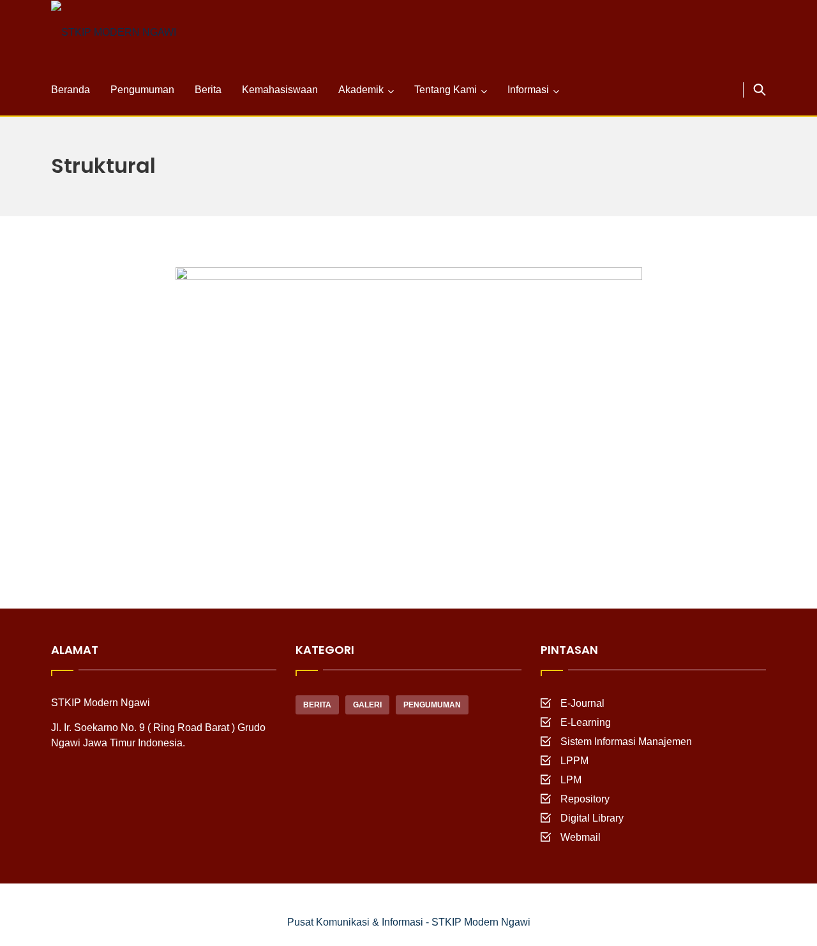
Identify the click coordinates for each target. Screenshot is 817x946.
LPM (570, 779)
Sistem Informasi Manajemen (626, 741)
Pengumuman (142, 89)
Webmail (580, 837)
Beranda (70, 89)
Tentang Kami (445, 89)
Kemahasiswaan (280, 89)
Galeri (367, 704)
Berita (208, 89)
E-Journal (582, 703)
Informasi (528, 89)
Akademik (361, 89)
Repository (585, 799)
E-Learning (585, 722)
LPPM (574, 760)
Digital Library (592, 818)
